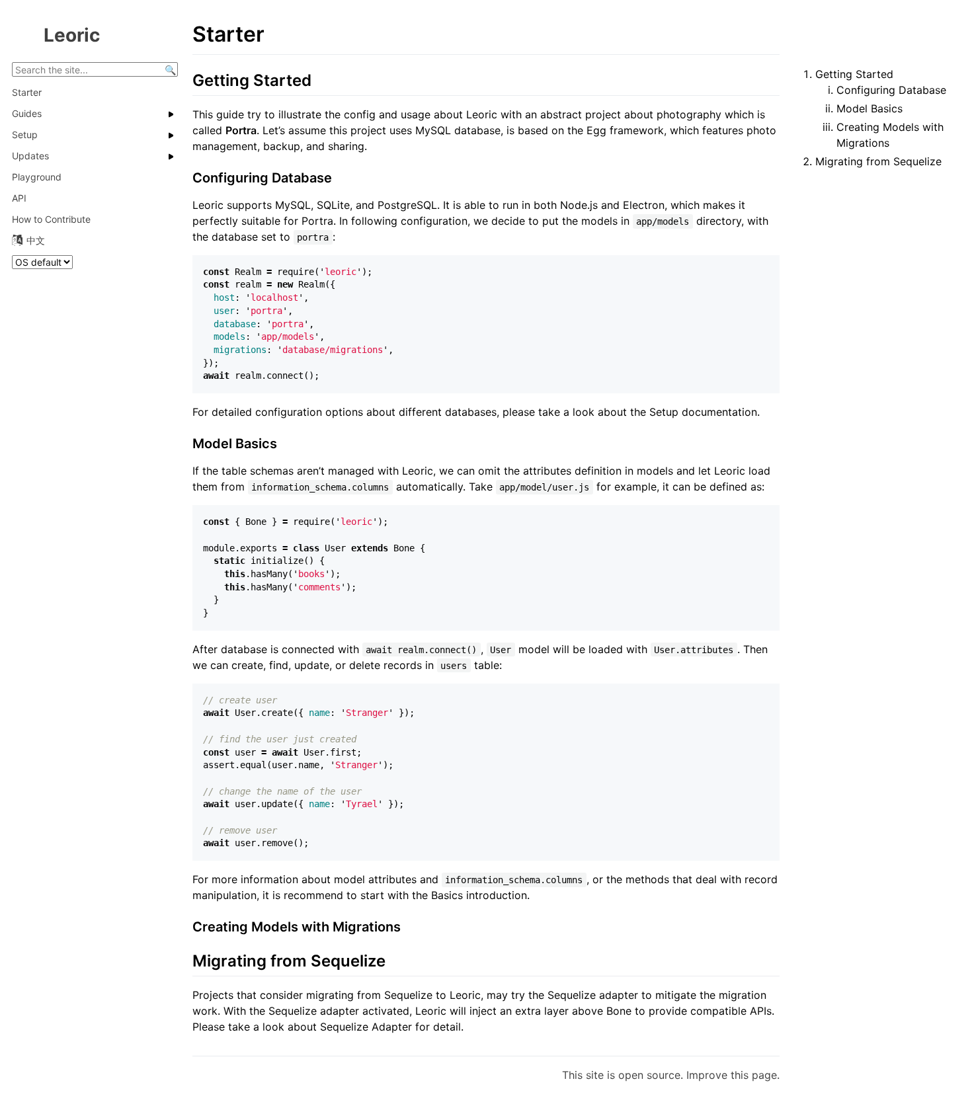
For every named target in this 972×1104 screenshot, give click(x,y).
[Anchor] (319, 79)
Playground (36, 176)
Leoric (72, 35)
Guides (27, 113)
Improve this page (731, 1075)
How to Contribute (51, 219)
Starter (27, 92)
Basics (447, 895)
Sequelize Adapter (366, 1026)
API (19, 198)
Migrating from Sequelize (878, 161)
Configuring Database (891, 90)
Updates (30, 155)
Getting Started (854, 74)
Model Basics (869, 108)
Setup (25, 134)
